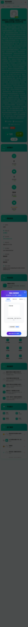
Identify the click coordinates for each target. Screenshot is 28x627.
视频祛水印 (21, 299)
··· (24, 299)
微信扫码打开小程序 (14, 333)
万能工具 (14, 299)
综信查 (8, 299)
